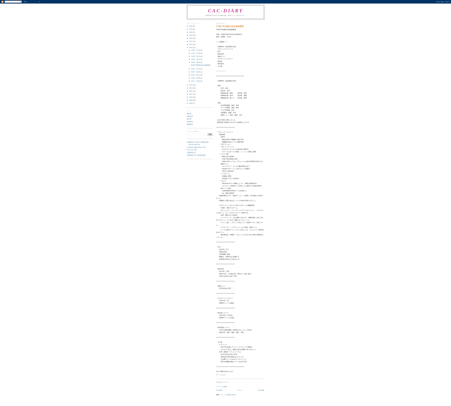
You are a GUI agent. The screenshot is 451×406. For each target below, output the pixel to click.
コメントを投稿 (221, 386)
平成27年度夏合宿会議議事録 (200, 65)
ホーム (240, 390)
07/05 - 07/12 (195, 69)
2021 (191, 29)
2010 (191, 97)
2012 (191, 91)
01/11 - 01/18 (195, 81)
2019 (191, 35)
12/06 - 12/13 (195, 50)
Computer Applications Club (196, 147)
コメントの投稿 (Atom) (228, 395)
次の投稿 (219, 390)
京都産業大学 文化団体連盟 (196, 155)
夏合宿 (189, 114)
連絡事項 (190, 124)
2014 (191, 85)
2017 (191, 41)
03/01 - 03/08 (195, 78)
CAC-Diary (225, 10)
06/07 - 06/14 (195, 72)
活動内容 (190, 116)
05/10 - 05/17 (195, 75)
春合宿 (189, 119)
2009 (191, 100)
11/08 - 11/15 (195, 56)
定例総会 (190, 121)
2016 (191, 44)
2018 (191, 38)
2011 (191, 94)
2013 (191, 88)
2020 (191, 32)
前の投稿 (261, 390)
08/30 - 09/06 (195, 62)
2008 (191, 103)
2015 (191, 47)
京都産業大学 (191, 152)
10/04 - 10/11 (195, 59)
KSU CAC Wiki (192, 150)
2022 (191, 26)
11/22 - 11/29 (195, 53)
